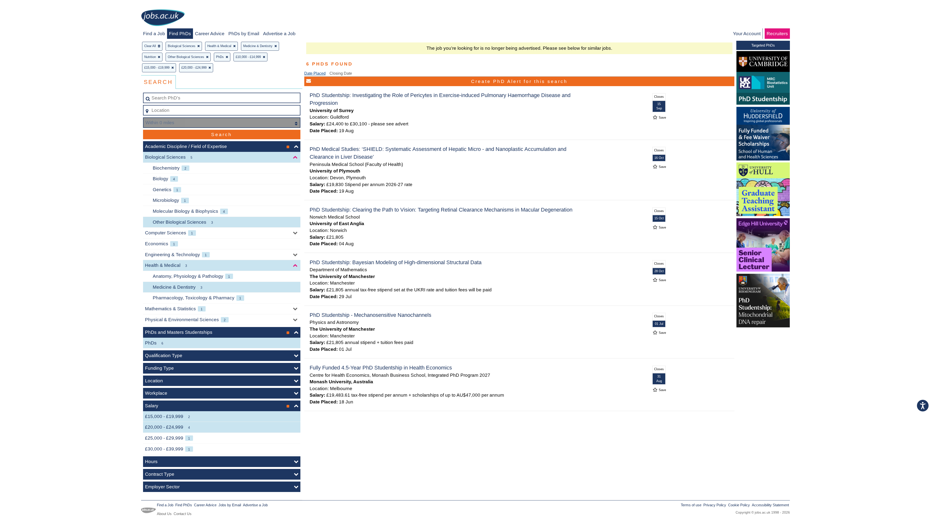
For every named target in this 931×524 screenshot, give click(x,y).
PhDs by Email (243, 33)
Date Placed (315, 73)
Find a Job (154, 33)
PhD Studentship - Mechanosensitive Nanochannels (370, 315)
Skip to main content (23, 5)
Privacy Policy (714, 505)
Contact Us (183, 514)
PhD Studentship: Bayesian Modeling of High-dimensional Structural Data (396, 262)
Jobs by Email (229, 505)
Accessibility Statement (770, 505)
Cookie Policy (739, 505)
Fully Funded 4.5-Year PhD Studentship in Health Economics (381, 368)
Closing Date (340, 73)
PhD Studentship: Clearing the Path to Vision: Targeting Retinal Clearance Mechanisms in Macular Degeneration (441, 210)
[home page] (163, 18)
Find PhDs (180, 33)
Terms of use (691, 505)
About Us (164, 514)
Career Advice (210, 33)
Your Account (747, 33)
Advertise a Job (279, 33)
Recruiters (777, 33)
